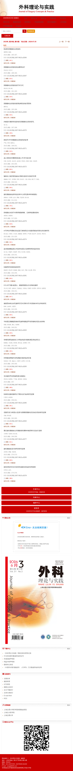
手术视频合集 (7, 26)
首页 (25, 18)
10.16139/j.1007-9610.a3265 (17, 457)
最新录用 (7, 681)
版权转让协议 (8, 664)
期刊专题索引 (52, 22)
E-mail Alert (8, 695)
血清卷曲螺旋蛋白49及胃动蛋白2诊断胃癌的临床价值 (22, 249)
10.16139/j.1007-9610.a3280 (17, 257)
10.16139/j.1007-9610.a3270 (17, 130)
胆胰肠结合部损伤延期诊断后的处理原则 (17, 103)
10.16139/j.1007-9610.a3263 (17, 330)
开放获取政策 (39, 22)
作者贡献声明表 (9, 659)
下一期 (67, 41)
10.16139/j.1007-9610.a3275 (17, 312)
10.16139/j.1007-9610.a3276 (17, 348)
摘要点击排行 (8, 687)
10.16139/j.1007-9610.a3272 (17, 166)
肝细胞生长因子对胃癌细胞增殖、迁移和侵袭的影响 (21, 212)
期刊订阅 (6, 22)
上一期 (61, 41)
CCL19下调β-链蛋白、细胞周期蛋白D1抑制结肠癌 (21, 285)
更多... (69, 518)
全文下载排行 (8, 690)
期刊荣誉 (63, 18)
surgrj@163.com (12, 766)
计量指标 (12, 63)
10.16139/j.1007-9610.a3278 (17, 475)
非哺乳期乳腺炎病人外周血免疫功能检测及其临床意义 (22, 340)
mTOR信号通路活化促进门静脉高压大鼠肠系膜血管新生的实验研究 (26, 230)
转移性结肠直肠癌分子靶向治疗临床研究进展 (19, 394)
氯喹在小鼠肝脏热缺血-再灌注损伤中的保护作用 (20, 176)
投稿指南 (53, 18)
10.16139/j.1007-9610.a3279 (17, 221)
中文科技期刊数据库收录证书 (14, 656)
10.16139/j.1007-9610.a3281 (17, 275)
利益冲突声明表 (9, 662)
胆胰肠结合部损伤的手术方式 (13, 85)
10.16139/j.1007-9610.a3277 (17, 439)
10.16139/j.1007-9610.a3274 (17, 239)
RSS (5, 698)
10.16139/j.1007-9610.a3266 (17, 57)
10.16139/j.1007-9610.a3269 (17, 112)
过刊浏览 (63, 22)
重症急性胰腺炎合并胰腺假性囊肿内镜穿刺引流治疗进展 (23, 430)
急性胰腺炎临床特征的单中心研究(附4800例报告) (20, 194)
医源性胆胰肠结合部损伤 (12, 49)
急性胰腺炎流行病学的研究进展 (14, 449)
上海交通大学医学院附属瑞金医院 (15, 709)
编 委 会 (43, 18)
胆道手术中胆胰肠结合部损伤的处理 (16, 140)
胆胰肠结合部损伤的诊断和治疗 (14, 67)
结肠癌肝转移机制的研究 (12, 267)
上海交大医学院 (9, 712)
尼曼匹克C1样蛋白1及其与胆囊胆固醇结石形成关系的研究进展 (25, 412)
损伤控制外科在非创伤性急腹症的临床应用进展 (20, 467)
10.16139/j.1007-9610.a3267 (17, 76)
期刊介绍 (34, 18)
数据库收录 (17, 22)
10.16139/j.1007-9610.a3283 (17, 366)
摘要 (7, 60)
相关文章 (6, 63)
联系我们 (28, 22)
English (18, 26)
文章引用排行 (8, 693)
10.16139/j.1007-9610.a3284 (17, 384)
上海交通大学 (8, 715)
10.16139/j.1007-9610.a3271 (17, 148)
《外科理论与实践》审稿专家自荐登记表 (17, 653)
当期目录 (7, 678)
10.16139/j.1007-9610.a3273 (17, 203)
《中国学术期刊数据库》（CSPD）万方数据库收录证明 (23, 667)
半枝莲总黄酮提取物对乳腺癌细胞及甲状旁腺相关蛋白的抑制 (24, 321)
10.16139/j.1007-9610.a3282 (17, 294)
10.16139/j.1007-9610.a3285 (17, 403)
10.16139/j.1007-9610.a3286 (17, 185)
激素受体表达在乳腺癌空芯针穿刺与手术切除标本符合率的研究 (25, 303)
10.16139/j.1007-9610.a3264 (17, 421)
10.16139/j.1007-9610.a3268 (17, 94)
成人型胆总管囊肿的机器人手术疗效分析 (17, 158)
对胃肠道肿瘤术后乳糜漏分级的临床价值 (17, 358)
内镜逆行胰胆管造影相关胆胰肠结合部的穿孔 (19, 122)
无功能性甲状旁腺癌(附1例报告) (14, 376)
